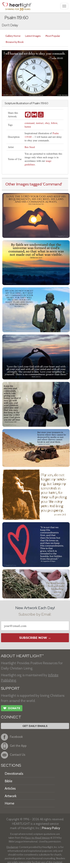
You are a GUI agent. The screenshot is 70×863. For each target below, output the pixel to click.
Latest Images (33, 35)
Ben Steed (30, 147)
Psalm (36, 103)
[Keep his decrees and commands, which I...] (36, 404)
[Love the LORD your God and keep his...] (36, 215)
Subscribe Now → (35, 637)
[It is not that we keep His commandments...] (36, 544)
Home (9, 803)
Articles (10, 788)
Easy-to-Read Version (37, 837)
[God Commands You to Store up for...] (36, 447)
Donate (11, 708)
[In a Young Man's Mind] (36, 494)
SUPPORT (10, 688)
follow (54, 123)
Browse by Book (15, 42)
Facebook (16, 737)
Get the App (18, 745)
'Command (52, 184)
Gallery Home (12, 35)
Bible (8, 781)
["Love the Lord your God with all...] (36, 356)
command (29, 123)
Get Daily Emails (35, 726)
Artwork (11, 796)
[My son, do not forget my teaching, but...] (36, 309)
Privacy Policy (51, 828)
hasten (28, 126)
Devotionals (14, 773)
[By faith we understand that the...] (36, 262)
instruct (39, 123)
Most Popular (52, 35)
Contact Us (17, 754)
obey (47, 123)
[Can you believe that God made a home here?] (36, 583)
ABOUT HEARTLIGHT (22, 656)
